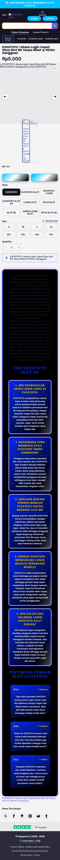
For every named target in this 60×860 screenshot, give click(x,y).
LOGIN (34, 18)
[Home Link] (17, 15)
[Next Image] (55, 96)
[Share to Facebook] (13, 816)
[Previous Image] (5, 96)
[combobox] (27, 26)
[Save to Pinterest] (30, 816)
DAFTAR (50, 18)
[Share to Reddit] (38, 816)
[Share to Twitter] (5, 816)
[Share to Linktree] (21, 816)
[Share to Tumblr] (46, 816)
